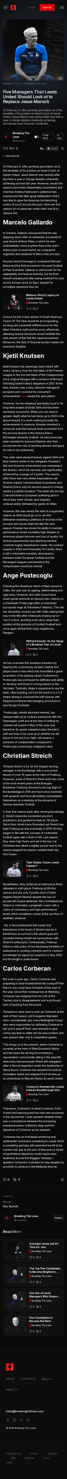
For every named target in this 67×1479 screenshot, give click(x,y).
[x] (8, 1420)
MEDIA (46, 1379)
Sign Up (47, 7)
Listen (54, 148)
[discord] (28, 1420)
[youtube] (21, 1420)
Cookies (52, 1453)
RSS (13, 1458)
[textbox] (33, 666)
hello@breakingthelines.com (24, 1411)
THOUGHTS (28, 1378)
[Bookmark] (16, 148)
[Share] (62, 148)
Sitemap (29, 1458)
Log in (32, 7)
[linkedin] (14, 1420)
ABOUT (10, 1389)
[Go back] (5, 7)
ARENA (10, 1378)
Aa (42, 148)
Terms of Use (13, 1453)
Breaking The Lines (21, 134)
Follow (58, 1217)
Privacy (35, 1453)
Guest (9, 1462)
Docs (46, 1458)
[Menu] (62, 7)
